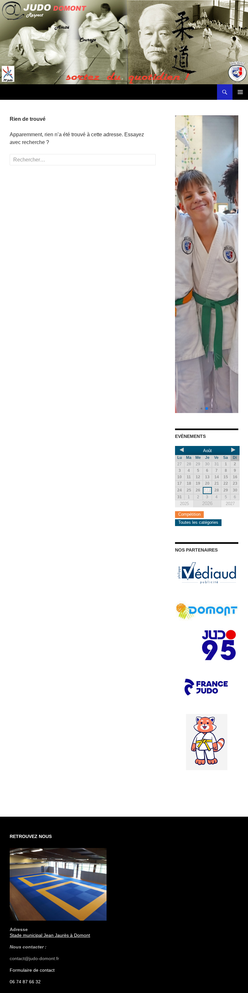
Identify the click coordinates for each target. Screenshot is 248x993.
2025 (184, 503)
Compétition (189, 514)
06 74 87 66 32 (25, 981)
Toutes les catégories (198, 522)
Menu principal (240, 92)
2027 (230, 503)
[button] (196, 408)
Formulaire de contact (32, 970)
